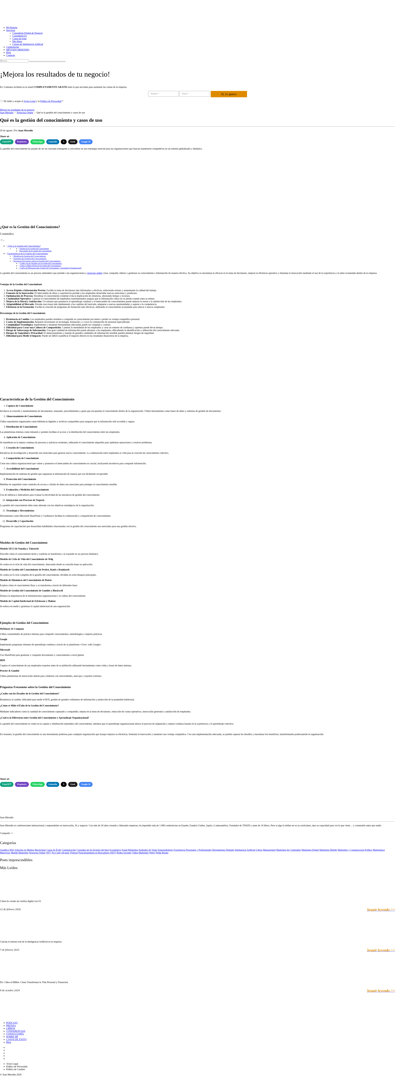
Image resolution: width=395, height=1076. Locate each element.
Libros (259, 850)
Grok (72, 142)
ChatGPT (6, 142)
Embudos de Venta (148, 850)
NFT (48, 852)
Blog (8, 52)
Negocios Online (37, 852)
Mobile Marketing (19, 852)
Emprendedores (165, 850)
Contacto (10, 55)
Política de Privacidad (50, 101)
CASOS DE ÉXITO (16, 1039)
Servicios (10, 30)
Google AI (85, 142)
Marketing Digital (310, 850)
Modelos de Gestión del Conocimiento (30, 256)
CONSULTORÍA (15, 1034)
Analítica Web (7, 850)
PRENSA (11, 1025)
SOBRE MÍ (12, 1036)
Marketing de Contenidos (288, 850)
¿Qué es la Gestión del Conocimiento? (24, 246)
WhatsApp (38, 142)
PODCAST (12, 1022)
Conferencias (12, 47)
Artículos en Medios (24, 850)
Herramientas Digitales (223, 850)
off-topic (65, 852)
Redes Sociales (124, 852)
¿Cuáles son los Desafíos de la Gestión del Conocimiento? (40, 263)
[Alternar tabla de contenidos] (2, 240)
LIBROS (10, 1028)
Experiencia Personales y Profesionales (193, 850)
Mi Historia (11, 27)
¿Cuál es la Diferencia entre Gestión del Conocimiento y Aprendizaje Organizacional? (50, 268)
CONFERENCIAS (15, 1031)
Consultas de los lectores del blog (93, 850)
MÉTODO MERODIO (17, 49)
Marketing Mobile (328, 850)
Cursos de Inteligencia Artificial (27, 44)
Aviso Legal (29, 101)
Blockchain (40, 850)
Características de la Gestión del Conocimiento (27, 253)
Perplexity (22, 142)
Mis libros (17, 41)
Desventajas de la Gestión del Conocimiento (35, 251)
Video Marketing (140, 852)
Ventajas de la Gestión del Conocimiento (34, 249)
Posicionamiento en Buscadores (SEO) (97, 852)
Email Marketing (130, 850)
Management (269, 850)
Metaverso (5, 852)
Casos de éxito (19, 38)
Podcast (74, 852)
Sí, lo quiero (229, 94)
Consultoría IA (19, 36)
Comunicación (69, 850)
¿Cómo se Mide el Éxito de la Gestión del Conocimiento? (40, 266)
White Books (162, 852)
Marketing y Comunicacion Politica (355, 850)
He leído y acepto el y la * (33, 101)
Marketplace (379, 850)
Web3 (152, 852)
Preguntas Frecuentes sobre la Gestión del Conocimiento (37, 261)
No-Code (56, 852)
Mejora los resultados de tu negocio (17, 110)
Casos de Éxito (53, 850)
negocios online (94, 273)
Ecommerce (115, 850)
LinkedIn (52, 142)
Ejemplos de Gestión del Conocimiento (30, 258)
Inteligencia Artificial (245, 850)
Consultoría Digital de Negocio (27, 33)
